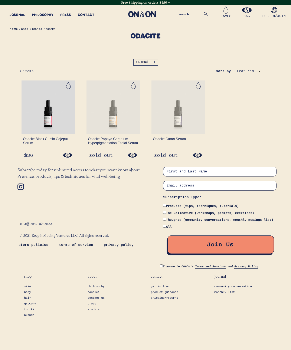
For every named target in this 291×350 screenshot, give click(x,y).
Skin (27, 286)
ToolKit (30, 309)
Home (14, 28)
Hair (27, 298)
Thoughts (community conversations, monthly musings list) (219, 220)
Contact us (96, 298)
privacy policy (119, 245)
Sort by (223, 71)
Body (27, 292)
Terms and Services (210, 266)
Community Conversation (233, 286)
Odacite (50, 28)
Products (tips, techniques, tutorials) (202, 206)
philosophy (96, 286)
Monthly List (224, 292)
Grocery (30, 303)
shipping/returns (164, 298)
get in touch (161, 286)
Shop (25, 28)
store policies (34, 245)
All (169, 227)
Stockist (94, 309)
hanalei (93, 292)
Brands (37, 28)
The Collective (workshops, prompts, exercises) (210, 213)
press (92, 303)
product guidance (164, 292)
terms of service (77, 245)
